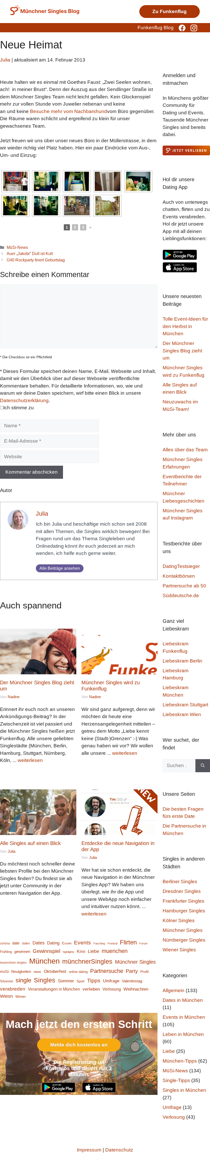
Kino (81, 951)
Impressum (89, 1150)
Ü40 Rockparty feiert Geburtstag (36, 260)
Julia (42, 513)
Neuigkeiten (21, 972)
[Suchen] (202, 765)
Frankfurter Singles (183, 901)
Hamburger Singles (184, 910)
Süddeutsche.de (181, 595)
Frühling (6, 952)
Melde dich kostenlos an (79, 1044)
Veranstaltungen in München (54, 989)
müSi (4, 971)
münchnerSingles (87, 961)
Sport (81, 981)
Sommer (66, 980)
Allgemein (173, 990)
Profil (144, 972)
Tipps (93, 980)
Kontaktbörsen (179, 576)
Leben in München (183, 1034)
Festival (112, 943)
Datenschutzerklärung (24, 400)
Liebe (93, 951)
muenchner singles (13, 962)
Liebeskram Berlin (182, 661)
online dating (78, 972)
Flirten (128, 942)
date (15, 943)
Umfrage (111, 981)
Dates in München (183, 1000)
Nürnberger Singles (184, 940)
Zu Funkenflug (169, 11)
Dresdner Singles (182, 891)
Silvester (6, 981)
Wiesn (6, 996)
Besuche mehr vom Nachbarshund (68, 111)
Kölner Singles (179, 920)
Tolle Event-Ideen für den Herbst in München (185, 326)
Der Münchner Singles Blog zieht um (182, 351)
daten (26, 943)
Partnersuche (106, 971)
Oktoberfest (55, 971)
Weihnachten (135, 989)
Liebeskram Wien (182, 714)
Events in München (184, 1017)
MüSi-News (17, 247)
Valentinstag (132, 981)
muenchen (115, 951)
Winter (20, 997)
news (37, 972)
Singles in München (184, 1090)
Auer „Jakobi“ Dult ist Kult (30, 253)
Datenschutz (119, 1150)
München (44, 961)
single (23, 980)
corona (5, 943)
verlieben (91, 989)
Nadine (13, 697)
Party (132, 971)
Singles (44, 980)
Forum (143, 943)
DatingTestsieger (181, 566)
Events (82, 942)
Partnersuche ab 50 (184, 585)
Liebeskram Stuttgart (185, 704)
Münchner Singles (135, 962)
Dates (39, 942)
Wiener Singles (179, 949)
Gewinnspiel (46, 951)
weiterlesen (30, 760)
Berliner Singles (180, 881)
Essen (66, 943)
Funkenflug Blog (156, 27)
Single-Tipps (176, 1080)
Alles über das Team (185, 449)
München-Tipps (180, 1061)
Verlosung (111, 989)
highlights (68, 951)
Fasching (99, 943)
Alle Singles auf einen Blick (30, 843)
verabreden (12, 989)
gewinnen (22, 952)
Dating (53, 942)
